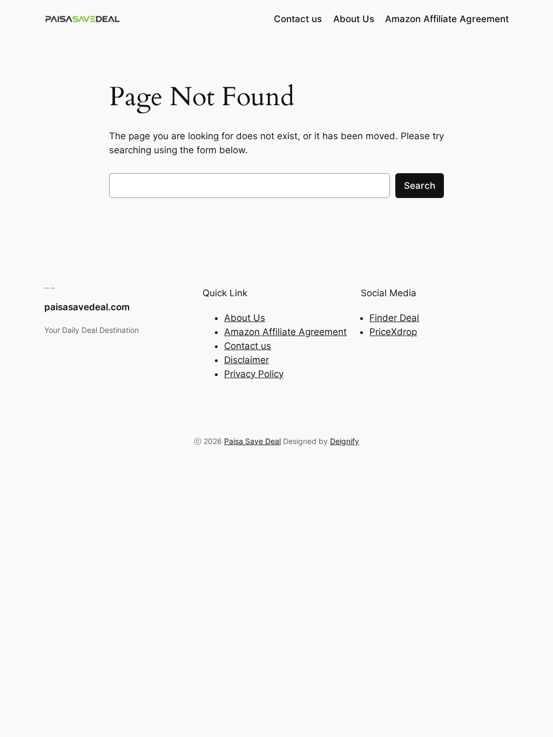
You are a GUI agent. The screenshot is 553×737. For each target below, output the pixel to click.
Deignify (344, 441)
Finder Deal (394, 317)
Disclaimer (246, 359)
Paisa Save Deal (252, 441)
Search (419, 185)
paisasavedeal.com (87, 307)
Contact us (247, 345)
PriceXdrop (393, 331)
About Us (244, 317)
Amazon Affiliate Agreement (285, 331)
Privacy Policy (254, 373)
